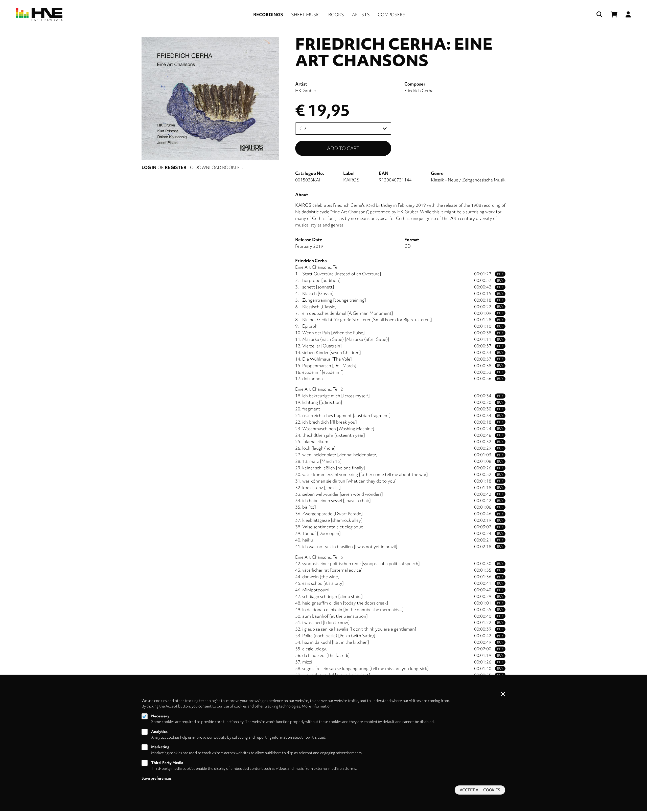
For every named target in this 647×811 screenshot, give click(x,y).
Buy (500, 274)
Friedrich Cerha (418, 90)
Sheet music (305, 14)
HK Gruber (305, 90)
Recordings (268, 14)
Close (503, 694)
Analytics (159, 731)
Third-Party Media (167, 762)
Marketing (160, 747)
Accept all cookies (480, 790)
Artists (361, 14)
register (176, 167)
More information (317, 706)
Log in (149, 167)
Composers (391, 14)
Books (336, 14)
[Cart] (614, 14)
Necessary (160, 716)
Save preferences (157, 778)
